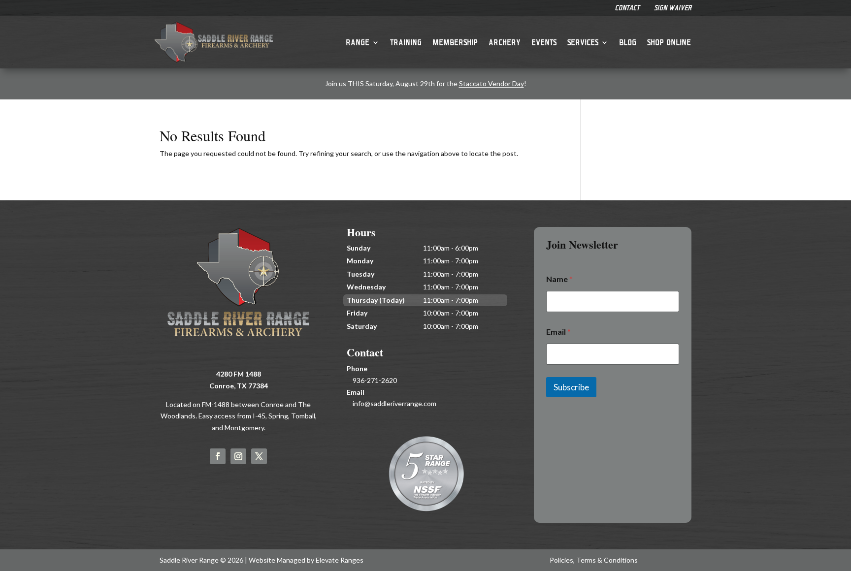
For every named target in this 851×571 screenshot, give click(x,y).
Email (558, 331)
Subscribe (571, 387)
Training (406, 42)
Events (543, 42)
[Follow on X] (259, 456)
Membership (455, 42)
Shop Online (669, 42)
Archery (505, 42)
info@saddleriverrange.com (394, 403)
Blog (627, 42)
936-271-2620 (375, 380)
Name (559, 279)
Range (357, 42)
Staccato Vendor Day (491, 83)
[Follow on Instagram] (238, 456)
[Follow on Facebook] (218, 456)
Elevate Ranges (339, 560)
